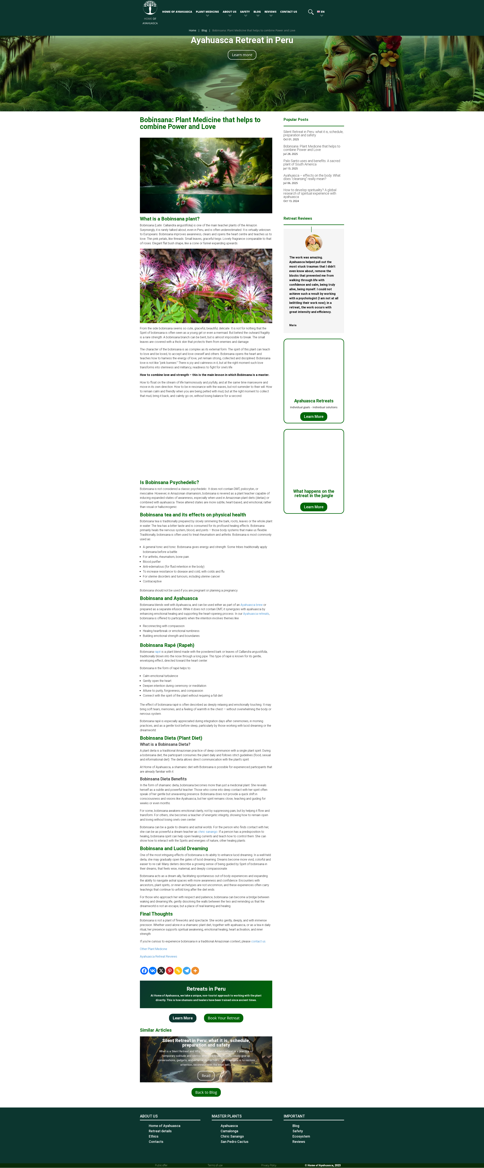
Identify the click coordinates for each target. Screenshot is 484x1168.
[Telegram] (187, 971)
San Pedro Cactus (234, 1142)
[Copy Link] (178, 971)
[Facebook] (144, 971)
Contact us (288, 11)
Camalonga (229, 1131)
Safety (245, 11)
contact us (258, 941)
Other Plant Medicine (153, 949)
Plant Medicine (207, 11)
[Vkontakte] (153, 971)
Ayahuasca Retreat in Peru (242, 40)
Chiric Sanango (232, 1136)
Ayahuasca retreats (256, 613)
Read (206, 1075)
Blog (257, 11)
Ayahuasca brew (251, 605)
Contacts (156, 1142)
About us (229, 11)
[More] (195, 971)
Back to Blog (206, 1092)
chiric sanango (207, 832)
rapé (158, 651)
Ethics (153, 1136)
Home (192, 30)
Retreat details (160, 1131)
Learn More (183, 1018)
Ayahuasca (229, 1126)
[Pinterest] (170, 971)
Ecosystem (301, 1136)
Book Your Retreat (224, 1018)
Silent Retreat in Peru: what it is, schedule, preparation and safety (206, 1043)
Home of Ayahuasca (177, 11)
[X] (161, 971)
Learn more (242, 54)
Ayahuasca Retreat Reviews (158, 956)
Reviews (270, 11)
